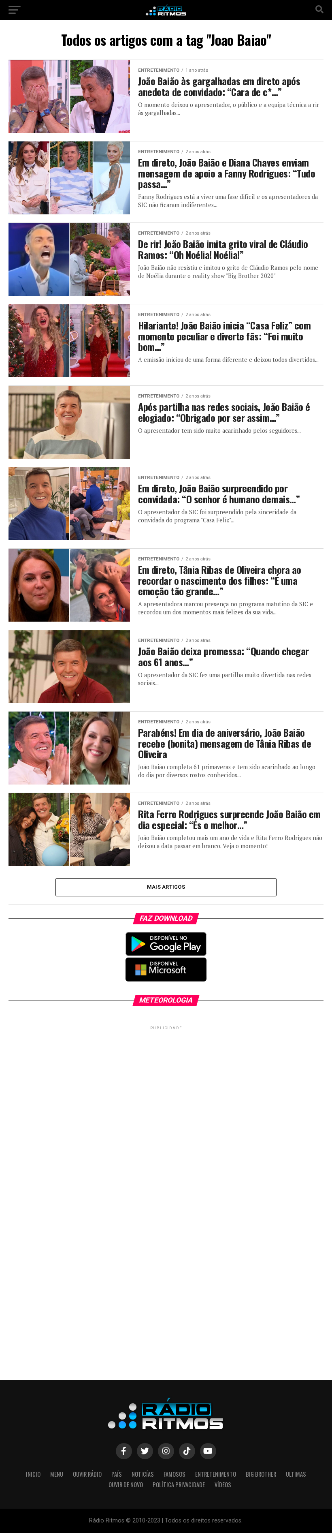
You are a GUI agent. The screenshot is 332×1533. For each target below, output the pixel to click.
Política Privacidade (179, 1484)
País (116, 1474)
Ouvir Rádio (87, 1474)
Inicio (33, 1474)
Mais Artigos (166, 887)
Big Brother (261, 1474)
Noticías (143, 1474)
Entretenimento (215, 1474)
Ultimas (296, 1474)
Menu (56, 1474)
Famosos (174, 1474)
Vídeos (223, 1484)
